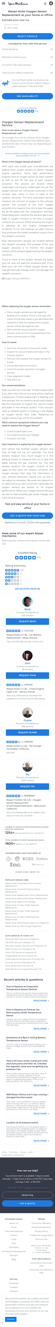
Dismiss (10, 1319)
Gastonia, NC (31, 952)
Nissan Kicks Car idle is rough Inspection (23, 926)
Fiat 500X (9, 942)
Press (13, 1227)
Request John (27, 675)
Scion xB (9, 966)
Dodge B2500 (11, 956)
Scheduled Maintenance (13, 1251)
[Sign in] (51, 3)
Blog (14, 1259)
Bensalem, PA (29, 962)
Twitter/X (14, 1291)
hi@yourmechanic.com (36, 1187)
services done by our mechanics (29, 833)
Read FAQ (27, 1195)
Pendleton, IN (29, 949)
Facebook (13, 1283)
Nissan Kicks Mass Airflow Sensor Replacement (26, 898)
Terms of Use (41, 1239)
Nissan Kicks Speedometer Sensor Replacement (26, 895)
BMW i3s (9, 949)
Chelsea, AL (34, 939)
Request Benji (27, 621)
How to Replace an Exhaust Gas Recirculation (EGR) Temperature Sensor (23, 1012)
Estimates (14, 1247)
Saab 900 (9, 969)
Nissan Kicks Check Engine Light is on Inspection (27, 923)
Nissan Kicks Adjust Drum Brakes (20, 902)
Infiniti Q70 (10, 952)
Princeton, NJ (38, 959)
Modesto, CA (29, 942)
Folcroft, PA (28, 966)
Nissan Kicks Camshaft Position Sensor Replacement (22, 890)
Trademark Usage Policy (41, 1235)
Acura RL (9, 962)
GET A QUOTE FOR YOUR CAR (27, 516)
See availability (27, 96)
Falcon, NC (32, 956)
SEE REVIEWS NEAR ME (27, 589)
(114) (37, 111)
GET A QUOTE (27, 1203)
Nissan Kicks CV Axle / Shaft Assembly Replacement (22, 906)
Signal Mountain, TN (32, 969)
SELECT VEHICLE (27, 36)
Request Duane (27, 732)
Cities (13, 1239)
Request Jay (27, 786)
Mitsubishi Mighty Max (15, 946)
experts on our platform (26, 844)
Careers (13, 1235)
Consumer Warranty (41, 1223)
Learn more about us (27, 872)
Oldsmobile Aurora (13, 959)
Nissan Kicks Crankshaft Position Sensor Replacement (23, 884)
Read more (40, 1000)
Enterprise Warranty (41, 1227)
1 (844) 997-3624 (15, 1187)
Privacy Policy (41, 1231)
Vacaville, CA (40, 946)
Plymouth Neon (12, 939)
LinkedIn (14, 1287)
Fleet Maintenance (14, 1231)
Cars (14, 1243)
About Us (13, 1223)
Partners (14, 1255)
